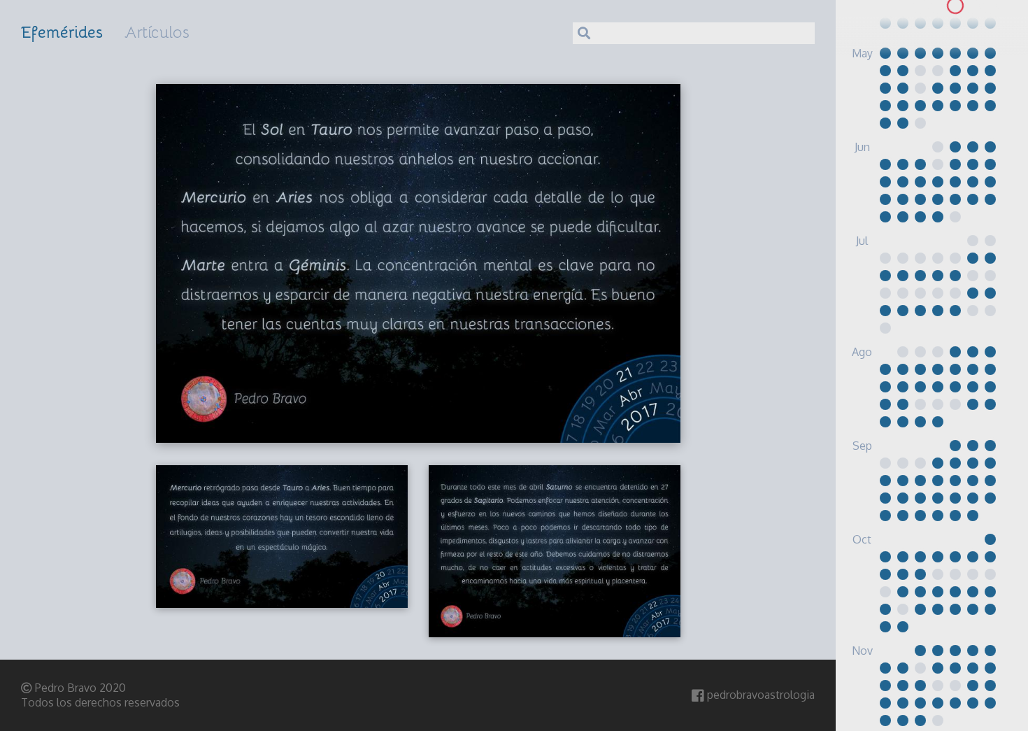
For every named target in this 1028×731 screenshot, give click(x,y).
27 (937, 23)
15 (885, 88)
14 (990, 70)
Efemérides (62, 31)
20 (937, 5)
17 (973, 182)
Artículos (157, 31)
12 (955, 70)
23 (990, 5)
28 (955, 23)
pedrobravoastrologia (759, 695)
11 (990, 164)
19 (920, 5)
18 (937, 88)
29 (972, 23)
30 (990, 23)
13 (973, 70)
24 (885, 23)
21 (955, 5)
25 (902, 23)
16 (903, 88)
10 (973, 164)
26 (920, 23)
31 (938, 422)
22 (973, 5)
